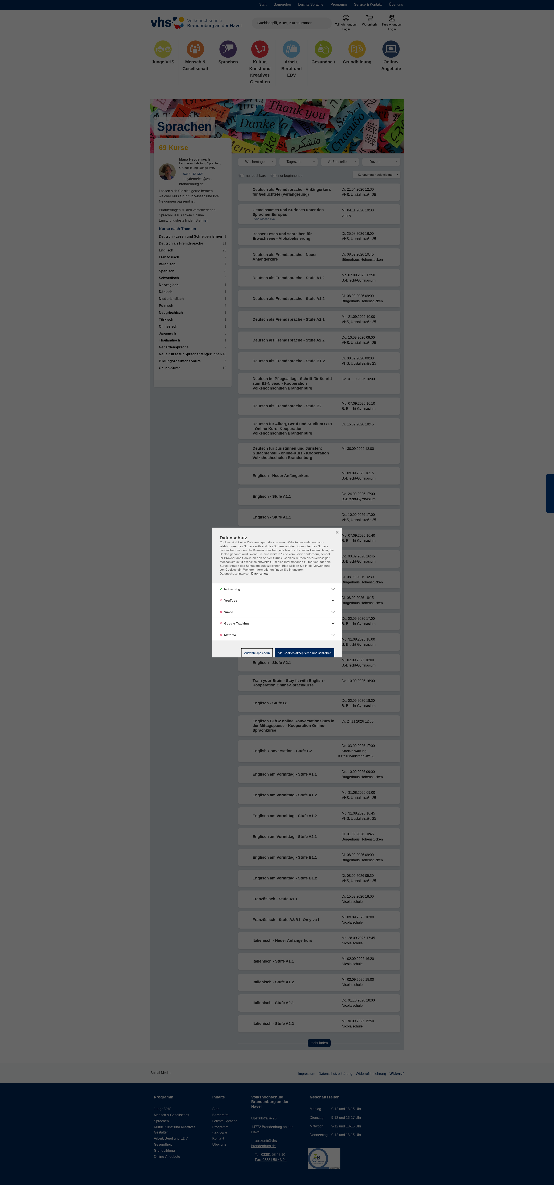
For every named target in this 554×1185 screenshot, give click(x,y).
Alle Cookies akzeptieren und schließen (305, 653)
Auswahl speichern (257, 653)
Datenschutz (259, 573)
